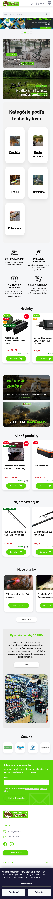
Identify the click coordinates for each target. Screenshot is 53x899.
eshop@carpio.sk (15, 831)
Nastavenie (26, 884)
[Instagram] (11, 843)
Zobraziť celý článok (19, 605)
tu (41, 877)
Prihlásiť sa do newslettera (16, 798)
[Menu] (50, 3)
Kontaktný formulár (15, 853)
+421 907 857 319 (15, 837)
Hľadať (47, 14)
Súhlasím (39, 892)
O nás (27, 665)
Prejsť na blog (26, 620)
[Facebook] (5, 843)
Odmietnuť (14, 892)
